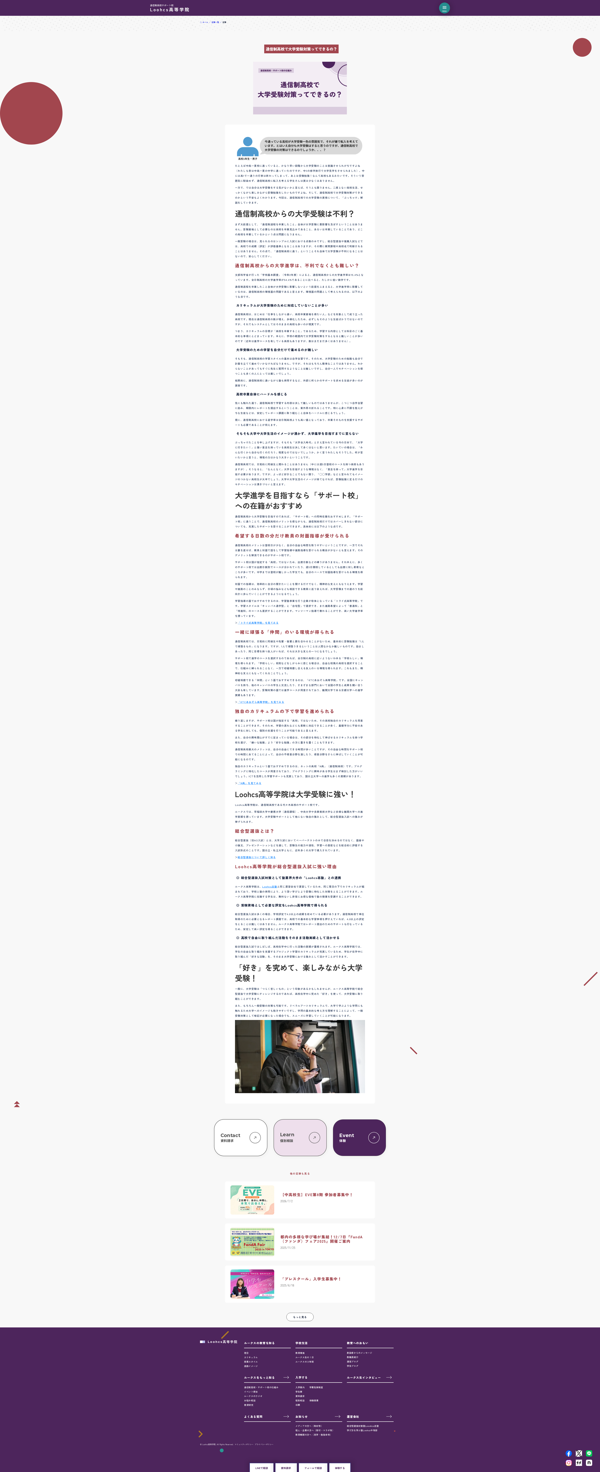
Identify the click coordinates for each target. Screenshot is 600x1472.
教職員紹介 (352, 1350)
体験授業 (314, 1393)
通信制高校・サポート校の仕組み (261, 1380)
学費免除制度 (316, 1380)
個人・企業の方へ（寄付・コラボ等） (315, 1423)
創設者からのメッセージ (359, 1346)
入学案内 (300, 1380)
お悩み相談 (250, 1393)
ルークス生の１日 (304, 1350)
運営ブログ (352, 1354)
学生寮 (298, 1385)
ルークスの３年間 (304, 1354)
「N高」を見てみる (249, 776)
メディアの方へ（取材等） (309, 1419)
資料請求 (300, 1389)
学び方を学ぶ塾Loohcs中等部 (362, 1423)
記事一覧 (215, 22)
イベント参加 (251, 1385)
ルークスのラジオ (253, 1389)
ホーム (205, 22)
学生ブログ (352, 1359)
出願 (297, 1398)
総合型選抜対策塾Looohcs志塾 (363, 1419)
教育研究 (248, 1398)
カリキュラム (251, 1350)
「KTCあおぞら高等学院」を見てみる (261, 695)
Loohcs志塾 (269, 880)
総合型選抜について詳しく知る (257, 850)
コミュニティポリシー (244, 1438)
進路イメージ (251, 1359)
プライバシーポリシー (264, 1438)
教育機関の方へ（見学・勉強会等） (313, 1428)
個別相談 (300, 1393)
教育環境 (300, 1346)
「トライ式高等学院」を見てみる (258, 616)
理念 (246, 1346)
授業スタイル (251, 1354)
